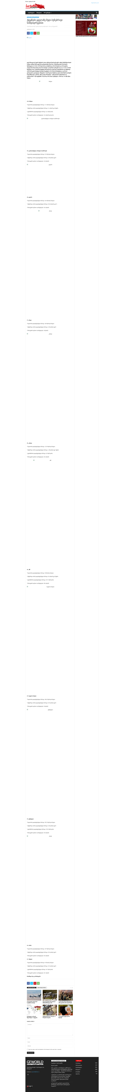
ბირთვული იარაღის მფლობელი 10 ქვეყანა (32, 1017)
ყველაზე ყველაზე (38, 15)
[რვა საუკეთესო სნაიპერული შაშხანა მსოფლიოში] (50, 995)
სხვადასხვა (32, 15)
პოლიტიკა (78, 1063)
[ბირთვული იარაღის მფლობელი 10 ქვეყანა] (34, 1010)
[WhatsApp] (38, 33)
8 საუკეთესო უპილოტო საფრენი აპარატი (32, 1002)
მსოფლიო (39, 12)
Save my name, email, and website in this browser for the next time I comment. (44, 1049)
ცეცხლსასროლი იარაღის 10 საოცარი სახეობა (49, 1017)
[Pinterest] (35, 33)
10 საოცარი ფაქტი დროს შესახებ (64, 1017)
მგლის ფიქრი (54, 1065)
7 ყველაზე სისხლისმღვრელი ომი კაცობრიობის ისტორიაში (65, 1002)
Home (28, 15)
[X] (31, 33)
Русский (97, 2)
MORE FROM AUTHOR (41, 987)
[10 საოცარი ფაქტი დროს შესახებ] (65, 1010)
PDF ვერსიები (47, 12)
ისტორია (78, 1073)
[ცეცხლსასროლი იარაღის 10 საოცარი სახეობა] (50, 1010)
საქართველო (31, 12)
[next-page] (72, 987)
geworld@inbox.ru (35, 1071)
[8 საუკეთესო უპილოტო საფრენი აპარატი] (34, 995)
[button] (96, 12)
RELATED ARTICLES (31, 987)
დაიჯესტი (78, 1071)
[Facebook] (28, 33)
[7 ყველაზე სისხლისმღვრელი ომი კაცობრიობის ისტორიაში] (65, 995)
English (92, 2)
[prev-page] (70, 987)
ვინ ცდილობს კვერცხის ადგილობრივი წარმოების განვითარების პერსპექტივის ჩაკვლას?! (60, 1085)
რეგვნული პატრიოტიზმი (57, 1063)
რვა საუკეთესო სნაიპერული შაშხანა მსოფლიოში (49, 1002)
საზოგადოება (79, 1065)
